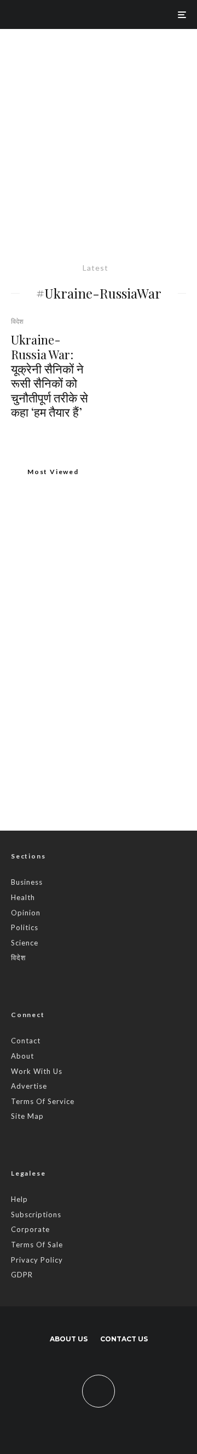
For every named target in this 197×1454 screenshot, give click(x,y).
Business (27, 882)
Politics (24, 927)
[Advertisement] (98, 132)
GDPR (22, 1274)
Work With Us (36, 1071)
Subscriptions (36, 1214)
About (22, 1056)
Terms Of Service (42, 1101)
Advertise (29, 1086)
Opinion (25, 912)
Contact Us (124, 1339)
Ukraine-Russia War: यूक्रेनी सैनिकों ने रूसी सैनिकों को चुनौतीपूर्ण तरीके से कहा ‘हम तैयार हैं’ (49, 375)
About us (69, 1339)
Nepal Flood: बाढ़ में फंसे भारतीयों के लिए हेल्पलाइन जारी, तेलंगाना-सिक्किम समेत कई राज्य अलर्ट (120, 654)
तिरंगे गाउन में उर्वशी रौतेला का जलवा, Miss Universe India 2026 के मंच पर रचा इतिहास (120, 764)
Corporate (30, 1229)
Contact (25, 1040)
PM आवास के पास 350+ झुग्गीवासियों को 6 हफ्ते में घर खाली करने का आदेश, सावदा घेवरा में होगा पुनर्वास (115, 709)
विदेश (17, 321)
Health (23, 897)
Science (24, 942)
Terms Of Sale (37, 1244)
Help (19, 1199)
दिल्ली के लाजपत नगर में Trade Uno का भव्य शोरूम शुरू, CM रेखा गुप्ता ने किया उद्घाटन (95, 608)
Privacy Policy (37, 1260)
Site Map (27, 1116)
